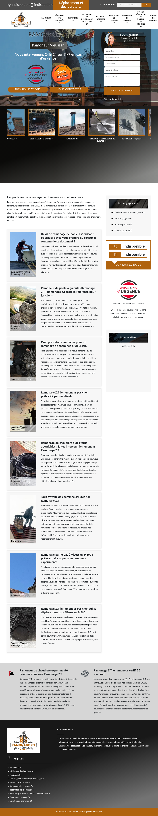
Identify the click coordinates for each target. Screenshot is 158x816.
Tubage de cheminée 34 (20, 797)
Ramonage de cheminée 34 (114, 19)
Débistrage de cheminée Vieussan (73, 738)
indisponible (19, 5)
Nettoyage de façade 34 (101, 19)
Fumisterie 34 (73, 19)
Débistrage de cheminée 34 (59, 19)
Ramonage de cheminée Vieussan (107, 742)
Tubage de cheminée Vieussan (126, 746)
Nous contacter (69, 89)
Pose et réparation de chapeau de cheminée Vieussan (90, 746)
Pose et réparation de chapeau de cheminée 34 (141, 19)
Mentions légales (94, 812)
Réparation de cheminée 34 (127, 19)
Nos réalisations (28, 89)
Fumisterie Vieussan (96, 738)
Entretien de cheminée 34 (21, 801)
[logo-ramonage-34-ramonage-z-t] (21, 19)
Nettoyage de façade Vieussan (80, 742)
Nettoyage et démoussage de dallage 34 (87, 19)
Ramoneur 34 (46, 19)
